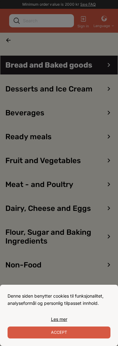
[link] (59, 319)
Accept (59, 332)
